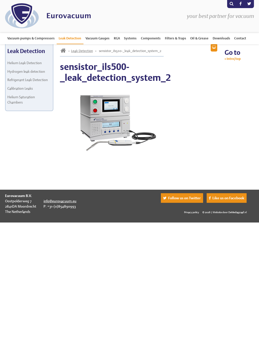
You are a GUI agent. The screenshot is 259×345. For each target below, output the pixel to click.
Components (151, 38)
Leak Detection (70, 38)
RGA (117, 38)
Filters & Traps (175, 38)
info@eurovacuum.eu (60, 201)
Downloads (221, 38)
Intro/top (234, 59)
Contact (240, 38)
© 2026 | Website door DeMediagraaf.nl (224, 212)
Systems (130, 38)
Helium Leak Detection (24, 63)
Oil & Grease (199, 38)
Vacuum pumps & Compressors (31, 38)
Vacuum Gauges (97, 38)
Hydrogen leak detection (26, 71)
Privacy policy (191, 212)
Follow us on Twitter (184, 198)
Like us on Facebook (228, 198)
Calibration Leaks (20, 88)
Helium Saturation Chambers (21, 100)
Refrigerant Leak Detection (27, 80)
